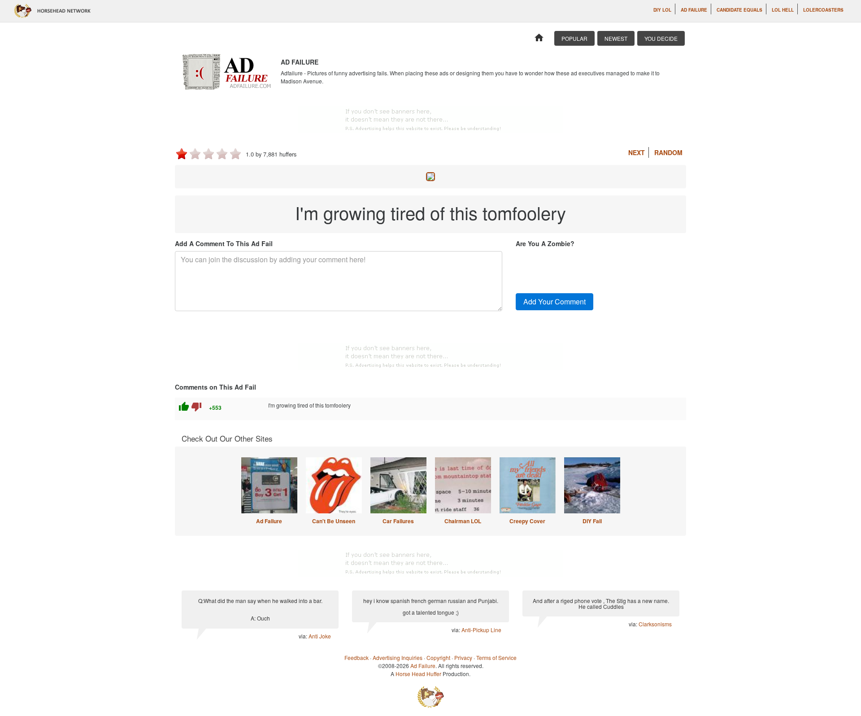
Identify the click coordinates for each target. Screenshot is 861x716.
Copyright (438, 657)
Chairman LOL (462, 521)
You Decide (661, 38)
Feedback (356, 657)
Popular (574, 38)
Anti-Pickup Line (481, 630)
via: (304, 636)
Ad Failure (694, 10)
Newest (615, 38)
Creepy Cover (527, 521)
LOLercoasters (823, 10)
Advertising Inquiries (397, 657)
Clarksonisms (655, 624)
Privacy (463, 657)
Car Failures (398, 521)
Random (668, 152)
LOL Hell (783, 10)
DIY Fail (592, 521)
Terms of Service (496, 657)
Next (636, 152)
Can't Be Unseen (333, 521)
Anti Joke (320, 636)
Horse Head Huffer (418, 673)
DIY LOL (662, 10)
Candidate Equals (739, 10)
